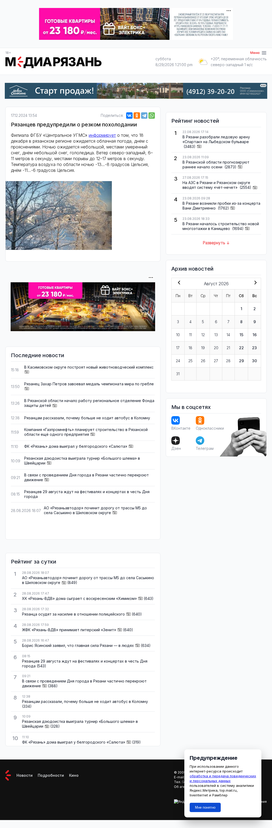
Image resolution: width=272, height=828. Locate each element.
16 (255, 334)
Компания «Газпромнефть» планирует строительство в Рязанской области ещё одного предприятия (86, 432)
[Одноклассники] (137, 115)
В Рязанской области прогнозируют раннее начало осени (215, 164)
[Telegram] (144, 115)
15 (241, 334)
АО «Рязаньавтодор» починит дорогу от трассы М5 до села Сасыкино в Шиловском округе (95, 510)
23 (254, 347)
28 (228, 360)
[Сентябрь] (254, 283)
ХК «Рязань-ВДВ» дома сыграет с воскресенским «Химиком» (79, 598)
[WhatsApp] (151, 115)
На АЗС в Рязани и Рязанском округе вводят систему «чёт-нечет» (216, 185)
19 (203, 347)
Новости (24, 775)
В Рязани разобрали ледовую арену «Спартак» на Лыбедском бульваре (216, 139)
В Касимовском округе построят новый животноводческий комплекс (89, 367)
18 (190, 347)
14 (228, 334)
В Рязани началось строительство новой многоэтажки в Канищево (220, 226)
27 (216, 360)
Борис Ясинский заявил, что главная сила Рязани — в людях (78, 645)
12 (203, 334)
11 (190, 334)
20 (216, 347)
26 (203, 360)
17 (178, 347)
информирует (102, 135)
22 (241, 347)
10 (178, 334)
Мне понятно (205, 807)
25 (190, 360)
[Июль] (178, 283)
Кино (74, 775)
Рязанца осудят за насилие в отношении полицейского (73, 614)
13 (216, 334)
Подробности (51, 775)
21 (228, 347)
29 (241, 360)
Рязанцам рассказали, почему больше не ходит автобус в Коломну (87, 418)
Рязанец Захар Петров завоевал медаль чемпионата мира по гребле (89, 384)
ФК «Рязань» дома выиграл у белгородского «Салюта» (75, 446)
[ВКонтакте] (129, 115)
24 (178, 360)
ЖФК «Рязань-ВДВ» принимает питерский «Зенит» (69, 630)
